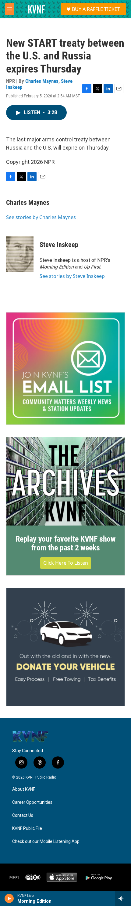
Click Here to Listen (65, 562)
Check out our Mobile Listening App (46, 841)
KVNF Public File (27, 828)
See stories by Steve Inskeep (72, 276)
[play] (9, 898)
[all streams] (123, 898)
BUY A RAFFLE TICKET (96, 9)
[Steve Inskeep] (20, 254)
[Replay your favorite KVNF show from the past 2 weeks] (65, 481)
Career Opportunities (32, 802)
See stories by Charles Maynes (41, 217)
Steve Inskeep (59, 244)
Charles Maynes (41, 81)
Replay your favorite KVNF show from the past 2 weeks (65, 543)
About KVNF (23, 789)
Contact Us (22, 815)
